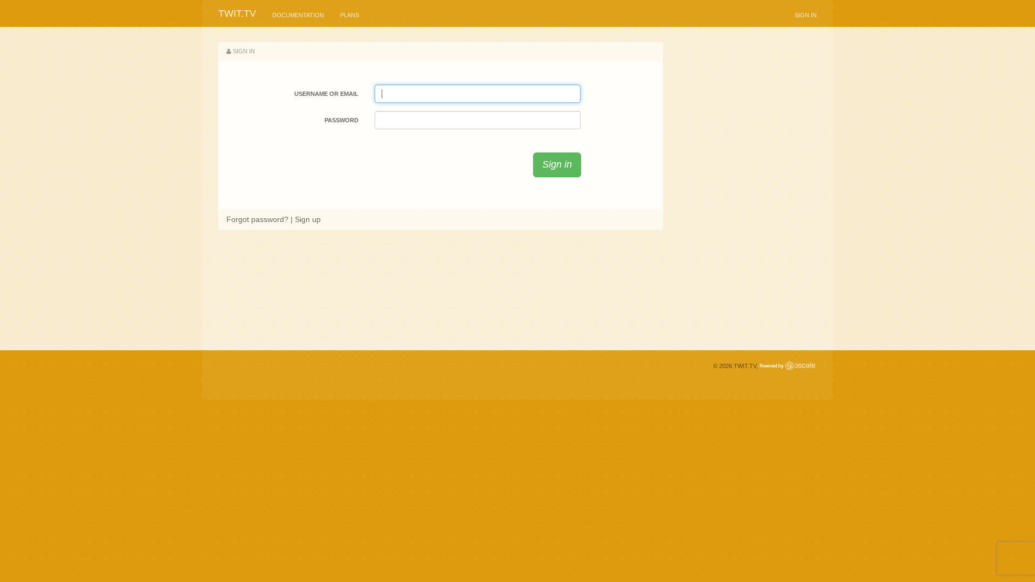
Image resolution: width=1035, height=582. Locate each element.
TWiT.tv (237, 13)
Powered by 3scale (787, 366)
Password (341, 120)
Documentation (298, 15)
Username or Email (326, 94)
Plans (349, 15)
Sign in (806, 15)
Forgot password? (257, 219)
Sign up (308, 219)
